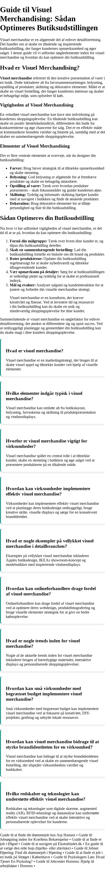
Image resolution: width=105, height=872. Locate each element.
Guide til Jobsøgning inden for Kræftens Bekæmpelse (46, 837)
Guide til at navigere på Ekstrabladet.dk (51, 844)
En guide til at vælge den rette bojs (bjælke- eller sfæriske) (51, 846)
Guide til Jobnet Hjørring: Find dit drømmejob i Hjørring (49, 850)
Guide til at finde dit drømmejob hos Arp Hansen (37, 835)
